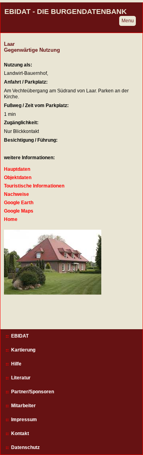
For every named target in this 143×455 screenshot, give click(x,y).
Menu (128, 20)
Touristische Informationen (34, 186)
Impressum (24, 419)
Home (10, 219)
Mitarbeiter (23, 405)
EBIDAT (20, 336)
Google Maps (18, 211)
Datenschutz (25, 447)
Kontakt (20, 433)
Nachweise (16, 194)
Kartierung (23, 350)
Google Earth (18, 202)
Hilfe (16, 364)
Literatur (21, 378)
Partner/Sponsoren (32, 391)
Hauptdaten (17, 169)
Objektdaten (17, 177)
